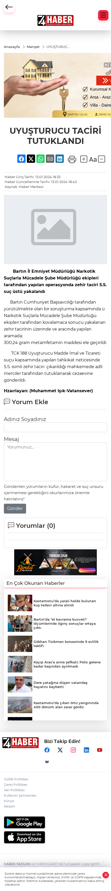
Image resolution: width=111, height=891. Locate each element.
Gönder (15, 508)
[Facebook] (47, 750)
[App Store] (55, 837)
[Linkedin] (86, 750)
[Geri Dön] (9, 7)
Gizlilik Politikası (16, 779)
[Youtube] (99, 750)
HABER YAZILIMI (17, 864)
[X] (60, 750)
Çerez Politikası (15, 785)
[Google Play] (55, 822)
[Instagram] (73, 750)
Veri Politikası (14, 790)
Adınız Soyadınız (25, 419)
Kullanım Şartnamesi (20, 795)
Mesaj (11, 439)
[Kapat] (106, 875)
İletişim (9, 806)
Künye (9, 801)
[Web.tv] (47, 762)
